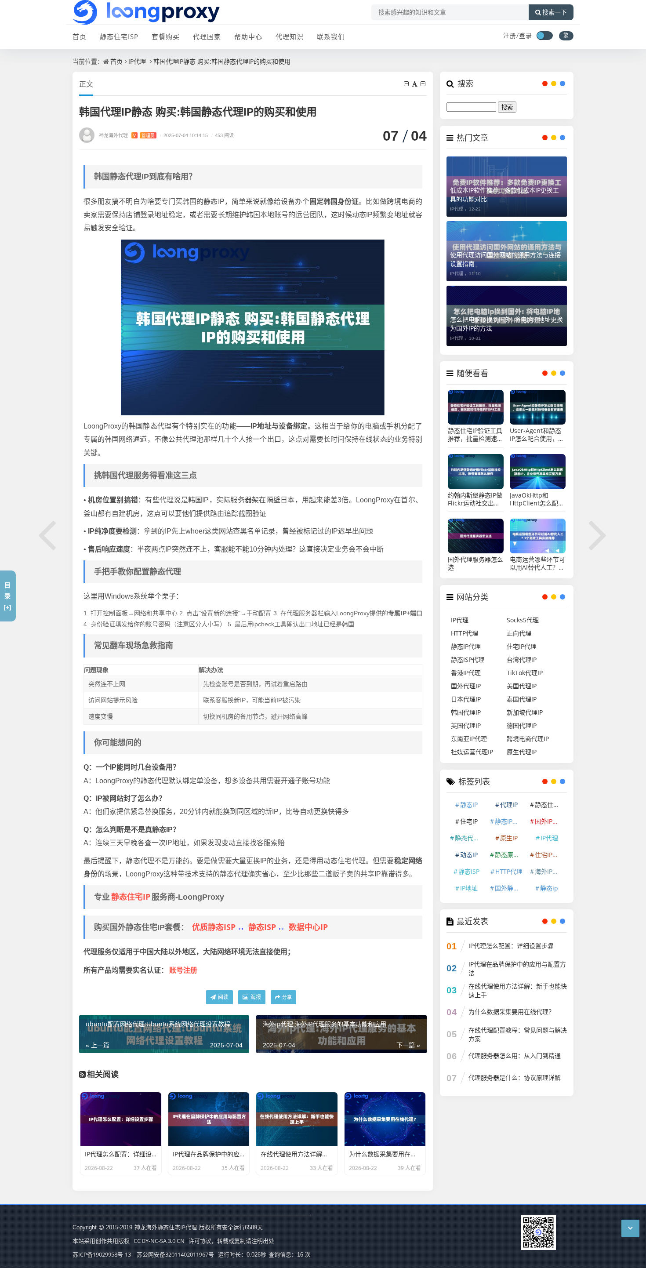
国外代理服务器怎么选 (475, 563)
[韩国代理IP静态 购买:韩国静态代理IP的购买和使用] (253, 326)
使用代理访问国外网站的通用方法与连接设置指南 (505, 259)
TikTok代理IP (525, 673)
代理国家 (207, 36)
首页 (80, 36)
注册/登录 (517, 35)
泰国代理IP (522, 699)
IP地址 (469, 888)
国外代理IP (466, 686)
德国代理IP (522, 725)
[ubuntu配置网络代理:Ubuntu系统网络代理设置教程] (47, 533)
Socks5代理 (523, 620)
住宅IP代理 (522, 646)
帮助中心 (248, 36)
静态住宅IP (130, 896)
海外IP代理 (550, 871)
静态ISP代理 (467, 659)
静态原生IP (510, 854)
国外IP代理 (550, 821)
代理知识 (290, 36)
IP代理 (137, 61)
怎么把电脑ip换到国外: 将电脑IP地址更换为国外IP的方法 (506, 323)
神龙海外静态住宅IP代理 (165, 1227)
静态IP (469, 804)
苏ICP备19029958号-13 (102, 1254)
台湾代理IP (522, 659)
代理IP (509, 804)
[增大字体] (424, 84)
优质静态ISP (214, 927)
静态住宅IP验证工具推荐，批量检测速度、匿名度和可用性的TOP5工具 (475, 435)
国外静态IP (510, 888)
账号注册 (183, 970)
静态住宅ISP (119, 36)
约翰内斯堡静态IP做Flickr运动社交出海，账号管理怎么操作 (475, 499)
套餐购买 (166, 36)
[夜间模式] (544, 35)
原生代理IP (522, 752)
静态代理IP (470, 838)
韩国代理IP (466, 712)
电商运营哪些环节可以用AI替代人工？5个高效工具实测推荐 (537, 563)
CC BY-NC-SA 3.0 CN (159, 1241)
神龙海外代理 (127, 135)
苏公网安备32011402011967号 (175, 1254)
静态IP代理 (466, 646)
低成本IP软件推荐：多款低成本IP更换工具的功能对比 (504, 194)
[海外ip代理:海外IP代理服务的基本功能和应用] (598, 533)
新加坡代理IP (525, 712)
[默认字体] (415, 84)
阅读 (223, 997)
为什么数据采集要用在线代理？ (511, 1011)
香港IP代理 (466, 673)
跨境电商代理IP (528, 738)
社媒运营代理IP (472, 752)
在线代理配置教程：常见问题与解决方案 (517, 1034)
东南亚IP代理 (469, 738)
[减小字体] (407, 84)
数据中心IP (308, 927)
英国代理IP (466, 725)
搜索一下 (554, 12)
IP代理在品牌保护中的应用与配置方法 (517, 968)
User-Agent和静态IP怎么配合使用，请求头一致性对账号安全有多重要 (537, 435)
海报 (255, 997)
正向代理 (519, 633)
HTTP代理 (464, 633)
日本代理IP (466, 699)
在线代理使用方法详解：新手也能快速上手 (517, 990)
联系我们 (331, 36)
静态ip (549, 888)
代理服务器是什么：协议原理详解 (514, 1077)
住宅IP (469, 821)
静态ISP (262, 927)
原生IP (509, 838)
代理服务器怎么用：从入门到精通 (514, 1055)
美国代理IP (522, 686)
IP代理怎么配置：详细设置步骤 (511, 945)
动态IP (469, 854)
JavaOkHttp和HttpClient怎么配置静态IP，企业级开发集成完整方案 (537, 499)
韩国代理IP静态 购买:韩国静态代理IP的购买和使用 (221, 61)
